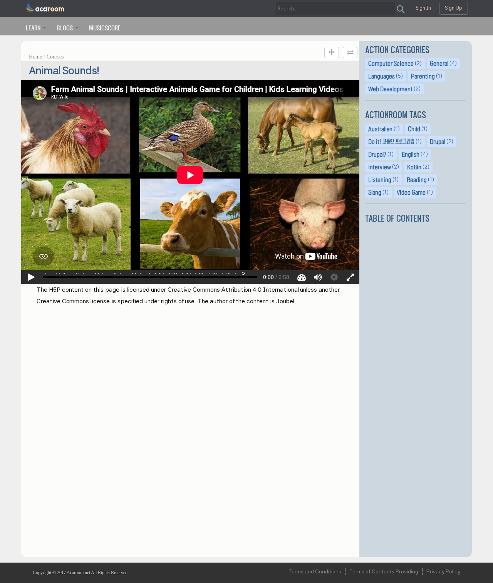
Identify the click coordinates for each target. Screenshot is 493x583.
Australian (380, 129)
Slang (374, 192)
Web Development (390, 89)
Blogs (65, 27)
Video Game (411, 192)
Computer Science (391, 63)
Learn (34, 27)
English (410, 154)
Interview (379, 167)
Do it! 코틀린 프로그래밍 (391, 141)
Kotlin (414, 167)
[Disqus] (190, 423)
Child (414, 129)
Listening (379, 179)
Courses (55, 57)
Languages (381, 76)
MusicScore (105, 27)
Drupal (437, 141)
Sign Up (453, 8)
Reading (417, 179)
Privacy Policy (443, 571)
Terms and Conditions (314, 571)
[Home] (45, 8)
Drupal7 (377, 154)
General (439, 63)
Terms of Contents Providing (383, 571)
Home (35, 57)
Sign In (423, 8)
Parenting (423, 76)
